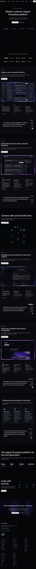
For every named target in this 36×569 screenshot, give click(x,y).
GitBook (26, 547)
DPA (2, 563)
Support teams (15, 544)
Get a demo (22, 22)
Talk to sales (4, 490)
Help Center (3, 544)
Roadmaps (3, 547)
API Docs (2, 556)
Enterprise (14, 542)
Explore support (4, 78)
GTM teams (15, 547)
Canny (26, 544)
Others (26, 551)
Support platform (4, 540)
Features (8, 1)
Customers (22, 1)
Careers (14, 558)
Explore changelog (5, 336)
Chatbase (26, 549)
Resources (13, 1)
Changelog (3, 549)
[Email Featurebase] (2, 530)
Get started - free (15, 22)
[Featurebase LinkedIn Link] (4, 530)
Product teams (15, 545)
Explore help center (5, 263)
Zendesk (26, 542)
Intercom (26, 540)
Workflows (3, 542)
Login (31, 1)
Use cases (2, 560)
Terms (2, 565)
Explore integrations (5, 222)
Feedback (2, 545)
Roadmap (14, 563)
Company (17, 1)
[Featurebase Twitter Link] (6, 530)
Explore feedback (4, 151)
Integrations (3, 558)
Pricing (26, 1)
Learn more (24, 47)
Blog (13, 565)
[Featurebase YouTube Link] (8, 530)
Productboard (27, 545)
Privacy (2, 562)
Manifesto (14, 555)
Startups (14, 540)
